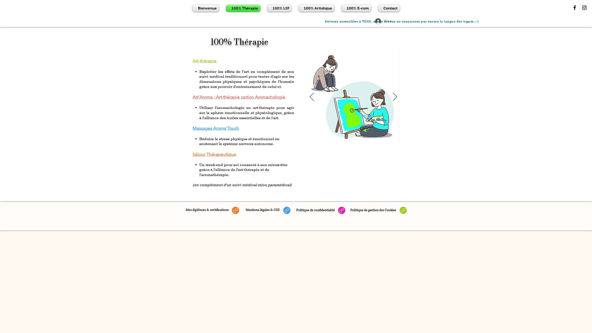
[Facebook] (575, 8)
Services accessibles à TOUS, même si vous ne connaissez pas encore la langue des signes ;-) (415, 21)
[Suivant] (395, 97)
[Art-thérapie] (348, 138)
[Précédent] (312, 97)
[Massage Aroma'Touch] (358, 138)
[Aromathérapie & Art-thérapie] (353, 138)
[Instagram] (584, 8)
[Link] (235, 210)
